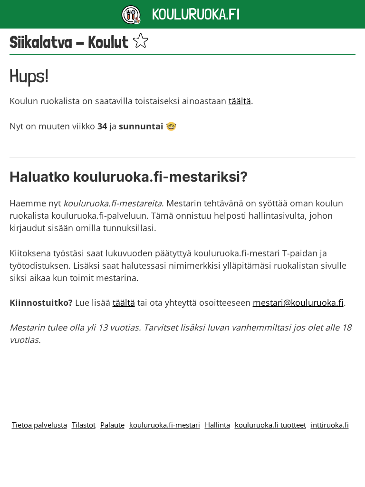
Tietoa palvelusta (39, 424)
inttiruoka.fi (330, 424)
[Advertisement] (182, 372)
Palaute (112, 424)
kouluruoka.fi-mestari (164, 424)
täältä (240, 101)
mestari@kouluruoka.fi (298, 302)
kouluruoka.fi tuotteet (270, 424)
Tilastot (84, 424)
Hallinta (217, 424)
